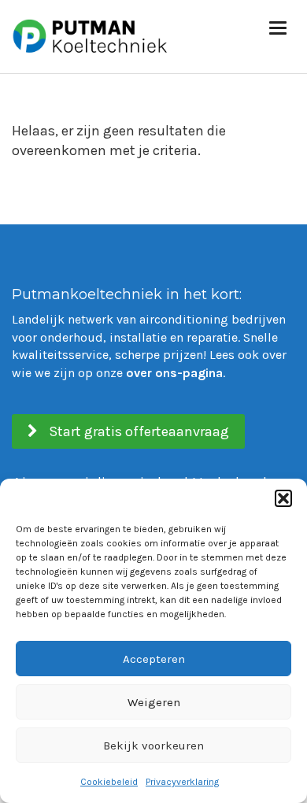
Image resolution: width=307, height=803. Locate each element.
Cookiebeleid (109, 781)
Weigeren (154, 702)
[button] (283, 498)
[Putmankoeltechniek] (90, 34)
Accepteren (154, 659)
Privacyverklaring (182, 781)
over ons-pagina (174, 372)
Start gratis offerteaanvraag (137, 431)
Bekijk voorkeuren (153, 745)
